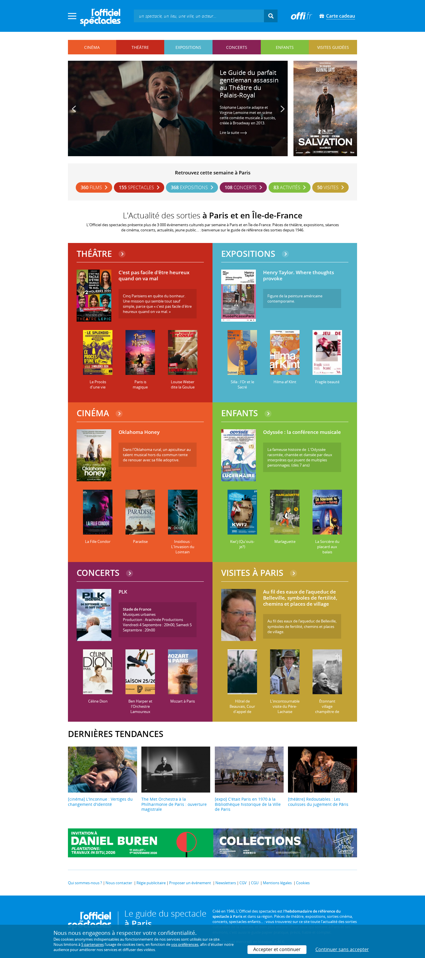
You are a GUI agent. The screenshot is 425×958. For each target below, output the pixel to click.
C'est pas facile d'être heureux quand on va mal (154, 275)
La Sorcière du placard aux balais (327, 546)
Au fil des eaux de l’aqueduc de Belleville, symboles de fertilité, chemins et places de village (300, 598)
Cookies (303, 882)
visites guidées (333, 47)
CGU (254, 882)
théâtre (140, 47)
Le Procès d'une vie (98, 384)
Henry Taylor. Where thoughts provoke (298, 275)
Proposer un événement (190, 882)
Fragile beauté (327, 381)
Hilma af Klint (285, 381)
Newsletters (225, 882)
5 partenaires (92, 944)
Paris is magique (140, 384)
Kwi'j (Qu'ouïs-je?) (242, 544)
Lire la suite (233, 127)
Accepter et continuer (277, 949)
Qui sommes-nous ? (85, 882)
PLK (123, 592)
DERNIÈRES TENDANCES (115, 733)
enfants (285, 47)
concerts (236, 47)
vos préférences (184, 944)
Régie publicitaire (151, 882)
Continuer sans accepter (342, 949)
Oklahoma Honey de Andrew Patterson (253, 76)
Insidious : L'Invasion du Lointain (182, 546)
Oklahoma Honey (139, 432)
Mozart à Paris (182, 701)
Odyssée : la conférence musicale (302, 432)
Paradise (140, 541)
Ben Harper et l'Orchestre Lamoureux (140, 706)
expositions (188, 47)
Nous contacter (119, 882)
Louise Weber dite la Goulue (183, 384)
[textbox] (199, 16)
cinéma (92, 47)
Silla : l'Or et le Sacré (242, 384)
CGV (243, 882)
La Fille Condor (97, 541)
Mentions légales (277, 882)
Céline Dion (98, 701)
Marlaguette (284, 541)
